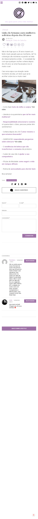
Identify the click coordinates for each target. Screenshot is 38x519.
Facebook (12, 184)
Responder (30, 260)
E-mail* (21, 203)
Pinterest (22, 2)
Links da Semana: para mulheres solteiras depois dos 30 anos (18, 34)
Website (4, 210)
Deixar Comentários (21, 190)
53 (4, 47)
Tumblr (31, 2)
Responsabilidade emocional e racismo (19, 122)
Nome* (4, 203)
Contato (33, 2)
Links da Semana (11, 180)
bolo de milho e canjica (21, 107)
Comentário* (6, 218)
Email (25, 184)
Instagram (19, 2)
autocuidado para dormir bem (23, 169)
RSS (36, 2)
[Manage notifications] (33, 514)
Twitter (29, 2)
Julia (10, 300)
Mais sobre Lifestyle (19, 328)
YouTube (26, 2)
